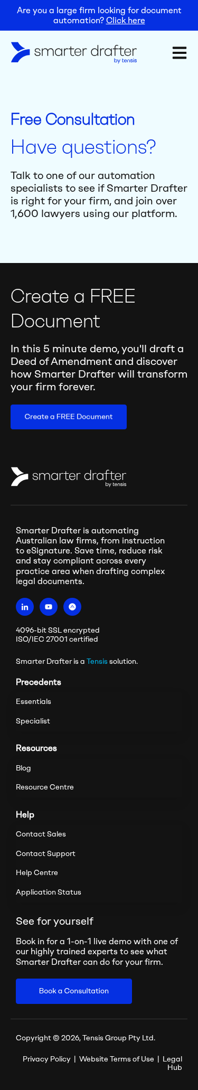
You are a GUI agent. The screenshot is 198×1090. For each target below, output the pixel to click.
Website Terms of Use (116, 1059)
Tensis (97, 661)
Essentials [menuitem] (33, 701)
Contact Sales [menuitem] (41, 834)
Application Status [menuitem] (48, 892)
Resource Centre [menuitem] (45, 787)
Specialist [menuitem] (33, 721)
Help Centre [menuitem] (37, 872)
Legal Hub (172, 1064)
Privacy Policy (47, 1059)
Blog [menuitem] (23, 768)
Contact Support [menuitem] (46, 853)
